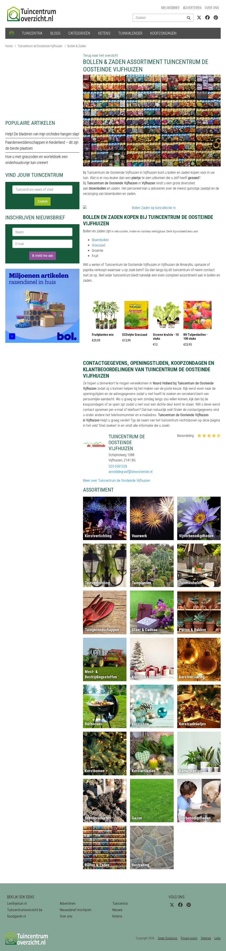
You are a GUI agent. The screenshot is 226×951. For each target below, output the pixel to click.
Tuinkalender (130, 33)
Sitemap (206, 938)
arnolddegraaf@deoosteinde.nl (130, 472)
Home (9, 46)
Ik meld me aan (42, 256)
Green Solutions (167, 938)
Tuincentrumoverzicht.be (24, 910)
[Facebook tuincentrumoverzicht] (207, 18)
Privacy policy (189, 938)
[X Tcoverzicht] (199, 18)
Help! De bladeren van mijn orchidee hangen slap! (42, 134)
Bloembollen (100, 240)
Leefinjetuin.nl (17, 903)
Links (217, 938)
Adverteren (192, 8)
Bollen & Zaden (77, 46)
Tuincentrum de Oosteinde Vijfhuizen (40, 46)
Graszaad (98, 245)
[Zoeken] (188, 18)
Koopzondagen (163, 33)
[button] (106, 323)
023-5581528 (118, 466)
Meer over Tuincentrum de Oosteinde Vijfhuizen (116, 480)
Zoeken (42, 201)
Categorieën (79, 33)
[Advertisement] (42, 84)
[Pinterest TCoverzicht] (216, 18)
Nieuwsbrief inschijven (75, 910)
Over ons (212, 8)
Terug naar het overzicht (100, 55)
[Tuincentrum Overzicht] (33, 13)
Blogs (55, 33)
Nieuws (117, 910)
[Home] (11, 33)
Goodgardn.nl (16, 916)
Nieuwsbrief (170, 8)
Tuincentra (32, 33)
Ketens (104, 33)
